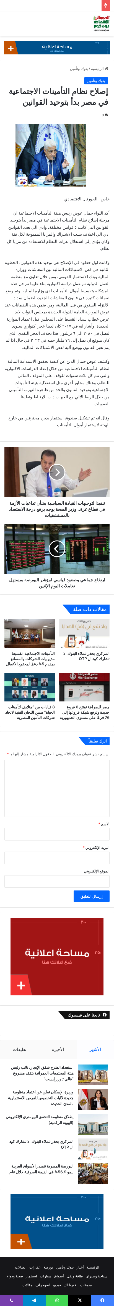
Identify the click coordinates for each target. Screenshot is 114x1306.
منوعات (86, 1285)
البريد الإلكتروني (96, 847)
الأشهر (95, 1049)
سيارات (45, 1276)
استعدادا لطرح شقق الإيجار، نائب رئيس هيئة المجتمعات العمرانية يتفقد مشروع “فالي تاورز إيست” (42, 1073)
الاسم (104, 824)
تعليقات (19, 1049)
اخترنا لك (70, 1285)
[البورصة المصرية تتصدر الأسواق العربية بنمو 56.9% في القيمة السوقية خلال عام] (93, 1173)
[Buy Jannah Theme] (57, 47)
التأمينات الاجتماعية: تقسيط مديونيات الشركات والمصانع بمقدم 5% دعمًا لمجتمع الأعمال (30, 658)
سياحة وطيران (96, 1276)
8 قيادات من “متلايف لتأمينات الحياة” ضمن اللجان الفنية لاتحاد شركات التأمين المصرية (30, 712)
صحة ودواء (15, 1276)
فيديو (57, 1285)
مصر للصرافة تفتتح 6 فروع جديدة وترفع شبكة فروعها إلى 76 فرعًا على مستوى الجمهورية (85, 712)
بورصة (48, 1267)
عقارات (35, 1267)
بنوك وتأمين (79, 68)
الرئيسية (98, 68)
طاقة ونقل (75, 1276)
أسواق (59, 1276)
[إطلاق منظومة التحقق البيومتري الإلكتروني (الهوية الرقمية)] (93, 1124)
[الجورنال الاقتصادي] (101, 23)
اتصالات (21, 1267)
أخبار (80, 1267)
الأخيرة (58, 1049)
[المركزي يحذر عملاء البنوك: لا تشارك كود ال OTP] (84, 633)
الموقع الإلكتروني (97, 871)
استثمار (31, 1276)
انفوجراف (42, 1285)
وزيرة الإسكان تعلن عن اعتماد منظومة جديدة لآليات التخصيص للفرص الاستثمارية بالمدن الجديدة (41, 1097)
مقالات (27, 1285)
